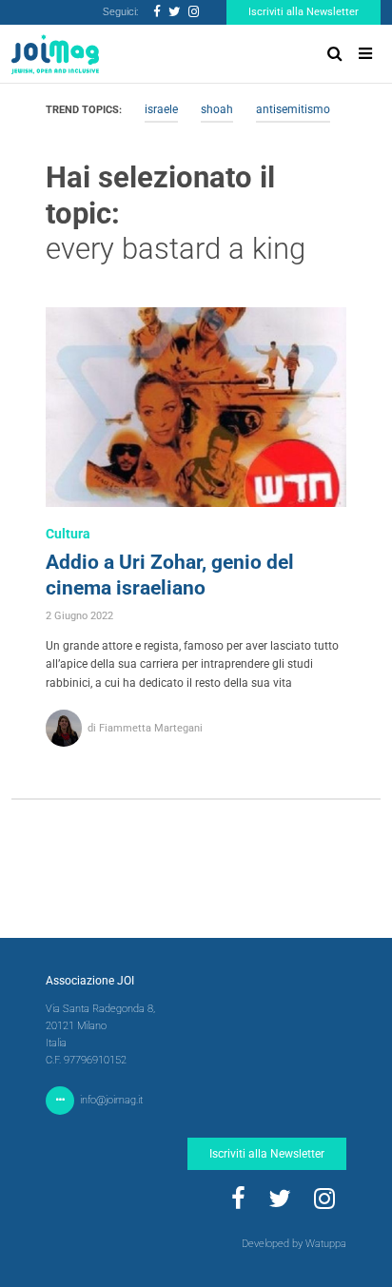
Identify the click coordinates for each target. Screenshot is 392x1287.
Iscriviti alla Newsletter (303, 12)
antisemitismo (293, 109)
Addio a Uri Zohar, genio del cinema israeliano (170, 575)
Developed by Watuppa (294, 1244)
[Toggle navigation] (365, 54)
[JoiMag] (55, 54)
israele (161, 109)
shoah (217, 109)
